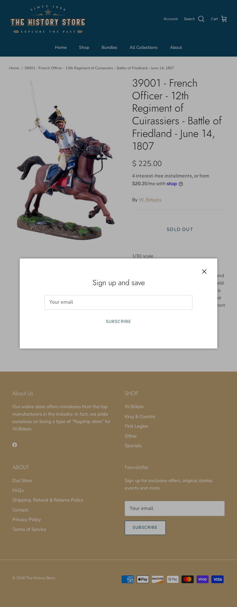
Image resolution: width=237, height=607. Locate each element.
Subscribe (118, 321)
